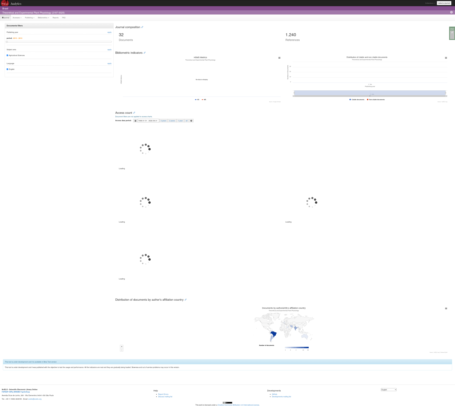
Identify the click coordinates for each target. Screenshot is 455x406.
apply (109, 32)
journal (6, 17)
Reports (56, 17)
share (452, 29)
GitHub (274, 394)
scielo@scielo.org (34, 399)
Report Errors (163, 394)
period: (9, 38)
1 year (180, 120)
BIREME (17, 392)
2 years (172, 120)
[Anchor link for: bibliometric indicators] (144, 52)
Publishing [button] (29, 17)
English (11, 69)
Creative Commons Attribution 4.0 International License (238, 405)
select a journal (444, 3)
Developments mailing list (281, 396)
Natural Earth (444, 352)
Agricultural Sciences (17, 55)
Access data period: (123, 120)
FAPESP (5, 392)
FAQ (63, 17)
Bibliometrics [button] (43, 17)
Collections (429, 3)
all (186, 120)
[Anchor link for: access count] (133, 112)
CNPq (11, 392)
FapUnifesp (25, 392)
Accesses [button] (16, 17)
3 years (163, 120)
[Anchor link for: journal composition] (141, 26)
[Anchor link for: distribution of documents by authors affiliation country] (185, 299)
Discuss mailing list (165, 396)
